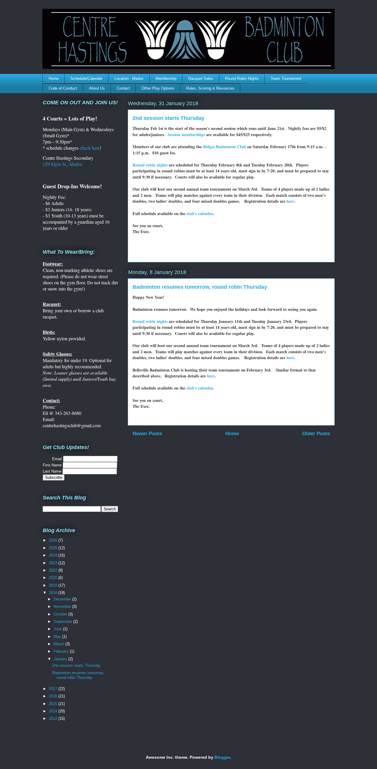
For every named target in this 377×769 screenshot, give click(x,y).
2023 (53, 563)
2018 (53, 592)
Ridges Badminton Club (224, 146)
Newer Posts (147, 433)
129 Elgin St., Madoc (62, 164)
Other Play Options (158, 88)
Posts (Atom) (245, 449)
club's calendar (199, 213)
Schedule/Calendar (86, 78)
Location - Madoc (129, 78)
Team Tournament (286, 78)
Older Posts (316, 433)
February (62, 651)
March (59, 644)
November (63, 606)
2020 (53, 577)
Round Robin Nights (242, 78)
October (61, 614)
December (63, 599)
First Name (53, 465)
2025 (53, 548)
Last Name (52, 471)
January (61, 659)
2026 (53, 540)
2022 (53, 570)
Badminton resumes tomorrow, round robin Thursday (200, 287)
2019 (53, 585)
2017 (53, 689)
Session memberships (186, 134)
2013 (53, 718)
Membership (166, 78)
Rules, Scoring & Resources (210, 88)
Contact (123, 88)
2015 (53, 704)
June (58, 629)
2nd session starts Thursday (168, 118)
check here (90, 148)
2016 (53, 696)
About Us (97, 88)
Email (53, 459)
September (63, 621)
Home (54, 78)
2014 (53, 711)
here (290, 201)
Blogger (222, 757)
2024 (53, 555)
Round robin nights (150, 165)
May (58, 636)
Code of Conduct (63, 88)
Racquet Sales (200, 78)
